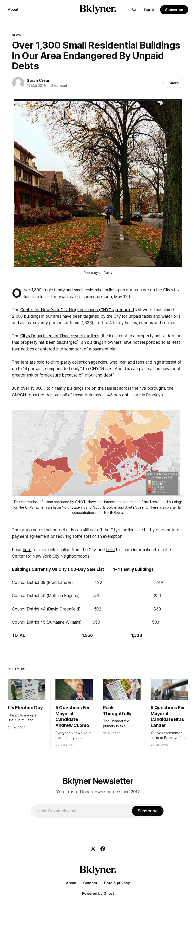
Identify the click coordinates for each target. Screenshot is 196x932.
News (16, 35)
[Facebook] (102, 848)
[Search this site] (134, 9)
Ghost (108, 893)
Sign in (149, 9)
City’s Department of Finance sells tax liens (59, 335)
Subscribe (174, 9)
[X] (93, 848)
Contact (90, 883)
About (13, 9)
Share (174, 83)
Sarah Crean (38, 80)
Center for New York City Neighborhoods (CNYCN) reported (77, 309)
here (27, 549)
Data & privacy (117, 883)
